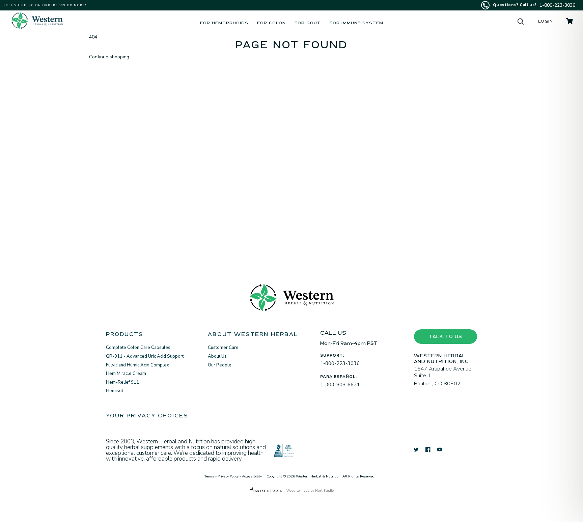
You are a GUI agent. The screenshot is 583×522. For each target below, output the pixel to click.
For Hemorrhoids (224, 23)
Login (545, 22)
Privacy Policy (228, 476)
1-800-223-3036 (340, 363)
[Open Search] (521, 21)
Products (124, 336)
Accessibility (252, 476)
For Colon (271, 23)
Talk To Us (445, 337)
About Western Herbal (253, 336)
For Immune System (356, 23)
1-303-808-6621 (340, 384)
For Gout (308, 23)
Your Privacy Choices (147, 417)
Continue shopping (109, 57)
